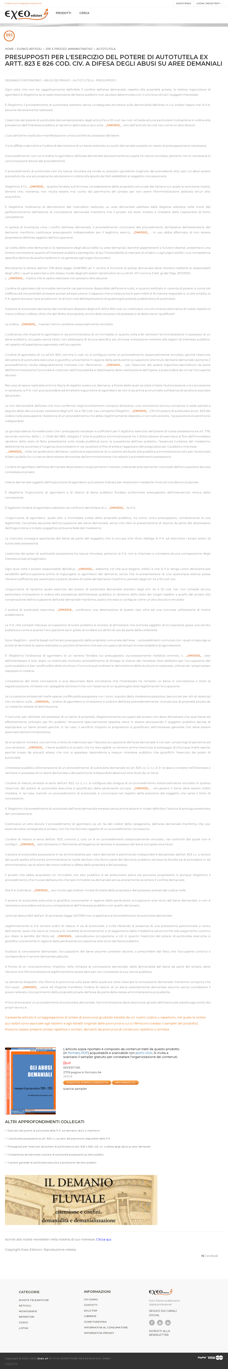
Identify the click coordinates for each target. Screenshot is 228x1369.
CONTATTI (90, 1304)
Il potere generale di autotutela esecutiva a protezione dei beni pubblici (52, 1162)
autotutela (106, 49)
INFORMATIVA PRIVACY (99, 1332)
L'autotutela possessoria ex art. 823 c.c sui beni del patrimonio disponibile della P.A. (59, 1138)
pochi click (144, 1053)
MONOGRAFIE (28, 1311)
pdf (68, 1063)
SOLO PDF (90, 1310)
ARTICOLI (25, 1305)
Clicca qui (103, 1239)
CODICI (23, 1322)
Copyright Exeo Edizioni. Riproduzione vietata (40, 1249)
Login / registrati (208, 3)
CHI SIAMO (91, 1299)
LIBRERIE (90, 1316)
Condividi (211, 1255)
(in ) (76, 1053)
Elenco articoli (29, 49)
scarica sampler (75, 1089)
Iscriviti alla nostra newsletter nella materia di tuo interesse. (50, 1239)
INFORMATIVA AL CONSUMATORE (106, 1327)
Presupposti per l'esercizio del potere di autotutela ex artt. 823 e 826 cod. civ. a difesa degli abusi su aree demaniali (79, 1146)
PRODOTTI (63, 13)
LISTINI (23, 1328)
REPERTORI (71, 1067)
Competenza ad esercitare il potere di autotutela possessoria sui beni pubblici (56, 1154)
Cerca (84, 13)
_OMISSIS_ (113, 125)
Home (9, 49)
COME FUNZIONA (95, 1321)
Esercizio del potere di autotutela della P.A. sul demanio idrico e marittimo (54, 1130)
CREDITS (11, 1364)
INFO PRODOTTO (125, 1082)
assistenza (183, 3)
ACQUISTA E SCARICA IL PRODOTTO (87, 1082)
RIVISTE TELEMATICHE (34, 1300)
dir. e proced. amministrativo (69, 49)
